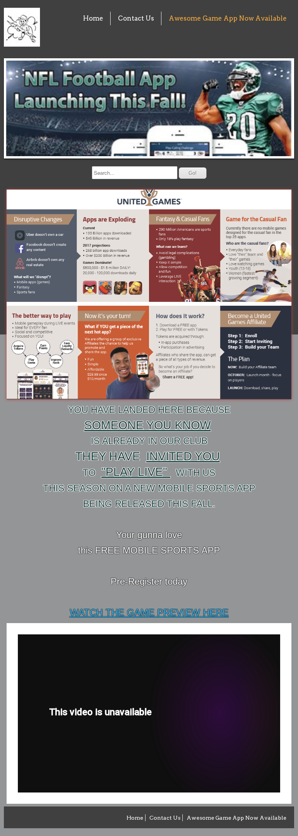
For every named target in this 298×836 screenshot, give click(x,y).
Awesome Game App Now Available (228, 18)
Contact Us (136, 18)
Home (93, 18)
